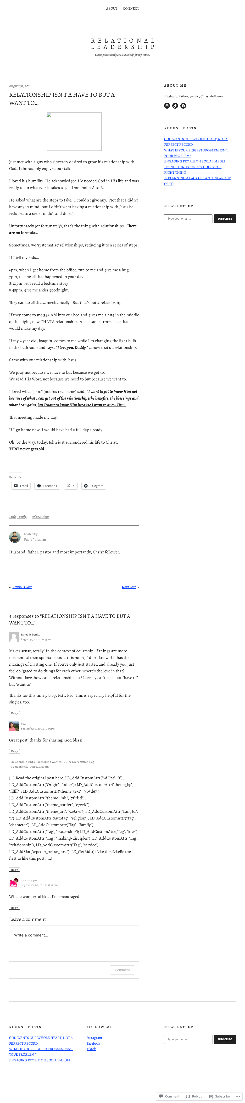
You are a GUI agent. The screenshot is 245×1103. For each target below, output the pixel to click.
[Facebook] (183, 106)
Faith (12, 516)
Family (22, 516)
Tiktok (91, 1049)
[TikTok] (175, 106)
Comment (122, 970)
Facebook (93, 1043)
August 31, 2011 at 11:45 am (36, 639)
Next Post (129, 587)
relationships (40, 516)
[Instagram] (167, 106)
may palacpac (29, 880)
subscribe (225, 218)
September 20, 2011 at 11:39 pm (39, 885)
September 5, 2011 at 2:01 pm (38, 728)
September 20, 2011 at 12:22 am (30, 766)
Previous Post (22, 587)
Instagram (94, 1037)
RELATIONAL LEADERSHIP (124, 43)
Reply (14, 713)
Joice (24, 724)
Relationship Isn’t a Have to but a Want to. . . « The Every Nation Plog (52, 762)
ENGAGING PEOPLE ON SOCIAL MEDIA (194, 161)
